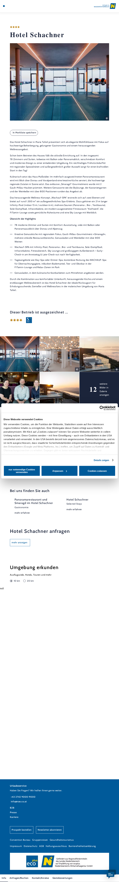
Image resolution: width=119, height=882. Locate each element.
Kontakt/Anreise (40, 878)
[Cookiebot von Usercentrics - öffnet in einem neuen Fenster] (101, 408)
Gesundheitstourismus (62, 839)
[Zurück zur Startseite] (105, 6)
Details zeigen (101, 460)
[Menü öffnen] (4, 6)
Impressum (16, 846)
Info (4, 878)
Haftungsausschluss (56, 846)
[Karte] (9, 6)
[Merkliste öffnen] (12, 6)
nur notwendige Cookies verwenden (22, 470)
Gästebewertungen (63, 878)
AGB (41, 846)
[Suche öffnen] (15, 6)
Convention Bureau (20, 839)
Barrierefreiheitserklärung (82, 846)
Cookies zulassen (97, 471)
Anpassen (57, 471)
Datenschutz (30, 846)
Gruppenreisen (40, 839)
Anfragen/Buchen (19, 878)
